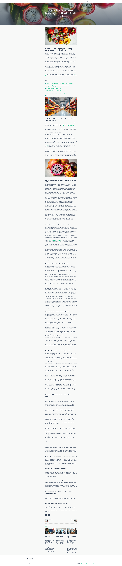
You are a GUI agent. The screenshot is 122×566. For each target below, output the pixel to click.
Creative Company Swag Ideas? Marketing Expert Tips (71, 536)
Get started (87, 1)
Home (91, 1)
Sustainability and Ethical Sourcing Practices (54, 90)
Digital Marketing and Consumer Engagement (54, 91)
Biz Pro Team (47, 551)
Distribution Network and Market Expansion (54, 88)
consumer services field (49, 62)
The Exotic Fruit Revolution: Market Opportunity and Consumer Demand (59, 83)
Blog (84, 1)
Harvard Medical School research (55, 240)
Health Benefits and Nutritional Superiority (54, 86)
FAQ (47, 95)
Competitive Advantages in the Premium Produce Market (56, 93)
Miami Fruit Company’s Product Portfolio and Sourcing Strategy (57, 85)
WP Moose (94, 563)
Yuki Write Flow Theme (84, 563)
